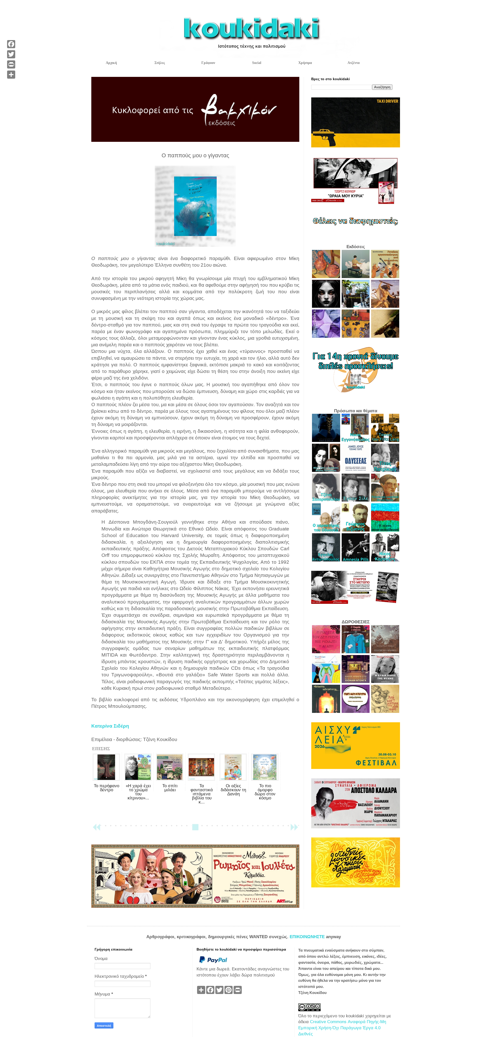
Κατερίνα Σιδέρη (110, 726)
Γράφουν (208, 63)
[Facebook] (11, 44)
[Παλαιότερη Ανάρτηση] (294, 829)
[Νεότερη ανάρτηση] (96, 829)
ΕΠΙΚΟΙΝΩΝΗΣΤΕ (308, 936)
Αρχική (111, 63)
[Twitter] (11, 54)
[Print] (11, 64)
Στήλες (159, 63)
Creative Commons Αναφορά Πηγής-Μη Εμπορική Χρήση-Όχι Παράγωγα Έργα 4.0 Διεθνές (342, 1027)
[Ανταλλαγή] (11, 75)
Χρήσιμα (305, 63)
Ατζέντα (353, 63)
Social (256, 63)
